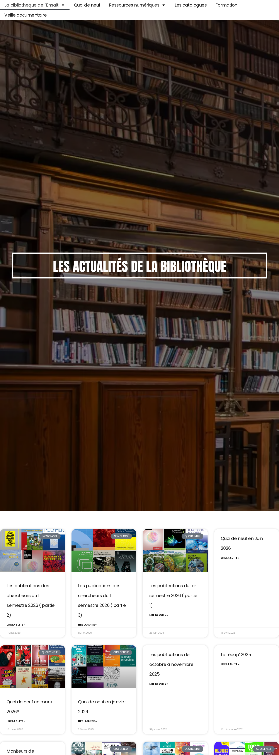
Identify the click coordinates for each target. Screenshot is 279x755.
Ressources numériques (134, 5)
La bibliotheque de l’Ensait (31, 5)
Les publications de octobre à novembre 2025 (171, 664)
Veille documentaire (25, 15)
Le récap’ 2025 (236, 655)
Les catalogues (191, 5)
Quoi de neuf (87, 5)
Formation (226, 5)
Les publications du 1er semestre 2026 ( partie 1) (173, 595)
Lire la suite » (16, 624)
